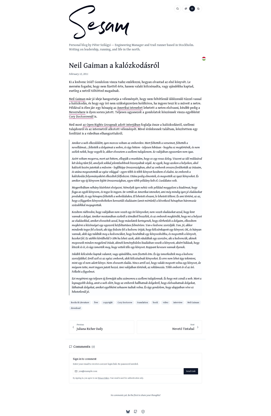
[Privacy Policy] (143, 411)
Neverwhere (77, 112)
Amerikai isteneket (130, 108)
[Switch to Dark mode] (198, 8)
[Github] (135, 411)
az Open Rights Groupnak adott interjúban (111, 125)
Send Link (191, 371)
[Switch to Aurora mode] (186, 8)
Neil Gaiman (77, 99)
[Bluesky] (128, 411)
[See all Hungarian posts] (204, 59)
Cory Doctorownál (81, 116)
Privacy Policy (103, 378)
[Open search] (177, 8)
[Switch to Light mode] (192, 8)
